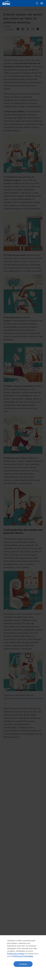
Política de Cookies (16, 953)
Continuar (23, 964)
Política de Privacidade (22, 956)
